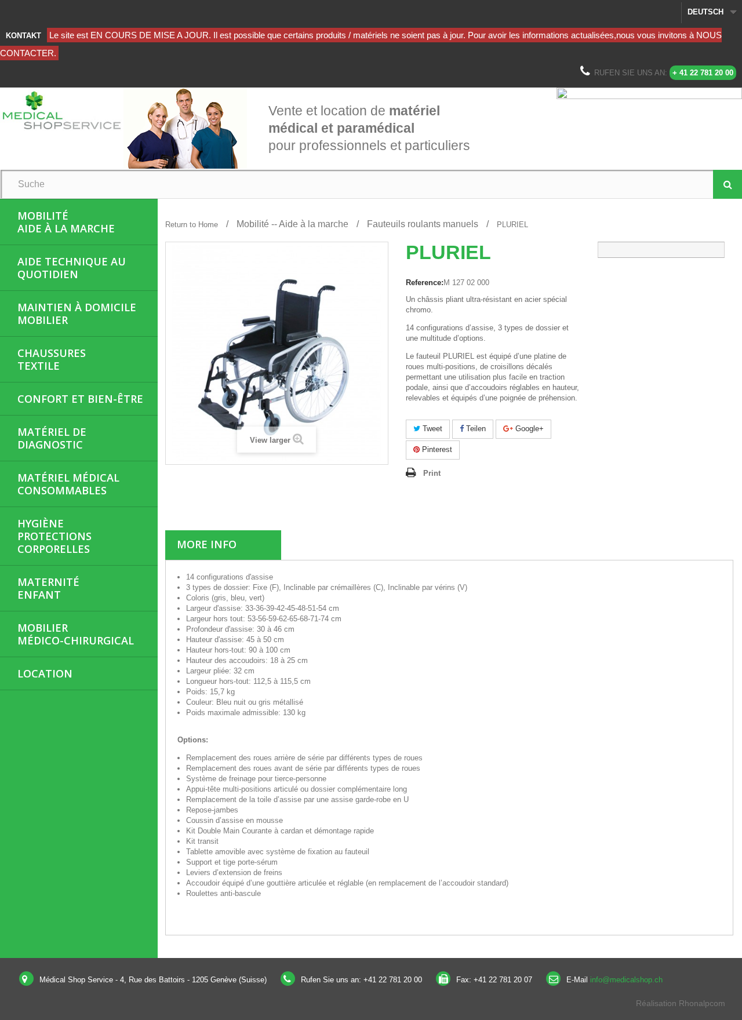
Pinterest (436, 449)
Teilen (475, 428)
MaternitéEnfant (48, 588)
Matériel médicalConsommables (68, 484)
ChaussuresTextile (51, 359)
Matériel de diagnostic (51, 438)
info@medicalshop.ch (626, 979)
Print (432, 473)
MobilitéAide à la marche (66, 222)
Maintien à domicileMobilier (76, 313)
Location (44, 673)
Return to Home (191, 224)
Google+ (528, 428)
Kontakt (23, 35)
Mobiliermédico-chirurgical (75, 634)
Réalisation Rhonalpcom (680, 1003)
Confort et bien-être (80, 399)
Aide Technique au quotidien (71, 267)
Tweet (431, 428)
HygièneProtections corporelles (54, 536)
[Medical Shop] (61, 110)
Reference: (424, 282)
